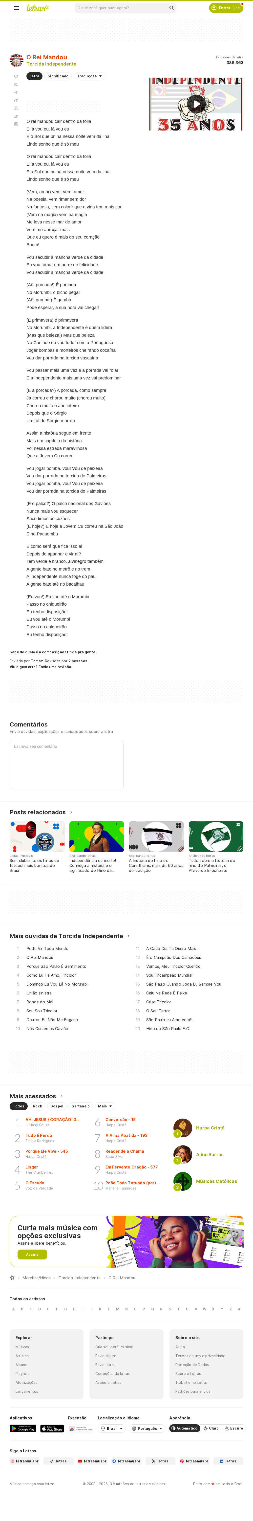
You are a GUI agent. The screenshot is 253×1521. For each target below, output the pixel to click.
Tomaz (37, 661)
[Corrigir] (16, 116)
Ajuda (180, 1347)
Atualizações (27, 1382)
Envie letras (105, 1365)
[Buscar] (171, 8)
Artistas (22, 1356)
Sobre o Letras (188, 1373)
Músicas (22, 1347)
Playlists (22, 1373)
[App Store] (52, 1428)
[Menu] (16, 8)
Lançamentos (27, 1391)
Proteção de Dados (192, 1365)
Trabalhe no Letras (191, 1382)
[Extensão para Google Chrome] (81, 1428)
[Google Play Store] (23, 1428)
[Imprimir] (16, 108)
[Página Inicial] (12, 1277)
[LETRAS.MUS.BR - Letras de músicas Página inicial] (37, 8)
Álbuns (21, 1365)
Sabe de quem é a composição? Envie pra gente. (53, 652)
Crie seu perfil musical (114, 1347)
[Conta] (238, 8)
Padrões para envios (193, 1391)
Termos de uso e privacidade (200, 1356)
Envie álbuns (106, 1356)
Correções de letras (112, 1373)
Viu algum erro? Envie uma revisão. (41, 667)
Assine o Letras (108, 1382)
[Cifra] (16, 100)
